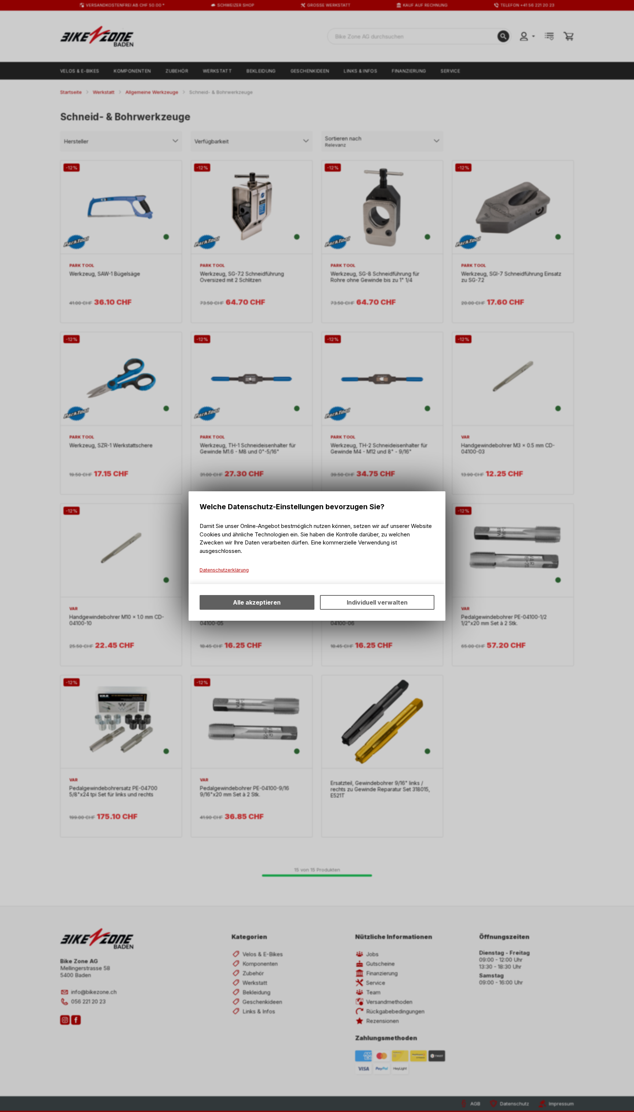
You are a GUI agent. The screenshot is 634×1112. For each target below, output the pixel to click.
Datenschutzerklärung (224, 570)
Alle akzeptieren (257, 602)
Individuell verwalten (377, 602)
